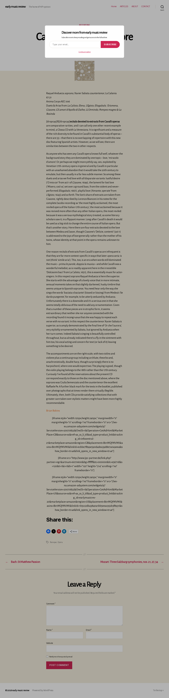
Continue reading (85, 52)
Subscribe (110, 44)
